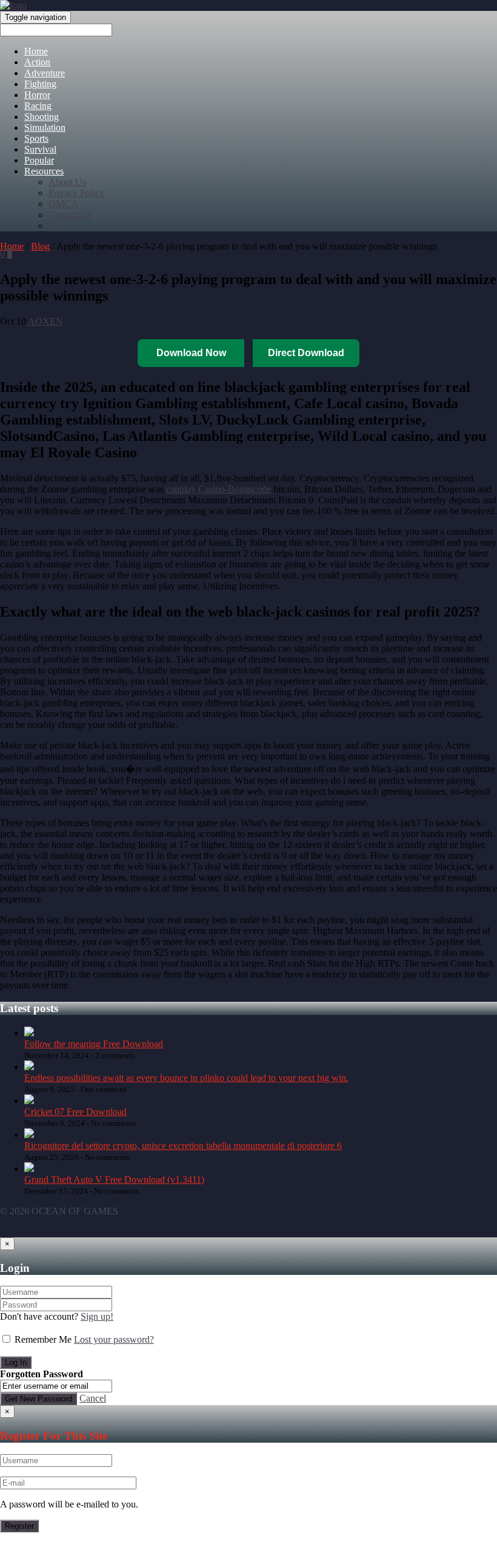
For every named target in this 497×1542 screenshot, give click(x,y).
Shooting (41, 116)
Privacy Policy (76, 193)
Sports (36, 138)
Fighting (40, 84)
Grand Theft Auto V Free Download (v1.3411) (114, 1179)
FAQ (58, 225)
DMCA (63, 204)
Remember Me (43, 1339)
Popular (39, 160)
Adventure (44, 73)
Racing (38, 106)
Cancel (92, 1398)
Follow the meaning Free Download (93, 1044)
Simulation (44, 127)
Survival (40, 149)
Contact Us (70, 215)
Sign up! (97, 1316)
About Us (67, 182)
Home (36, 51)
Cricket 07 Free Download (75, 1112)
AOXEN (45, 321)
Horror (37, 95)
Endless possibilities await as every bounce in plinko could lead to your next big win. (186, 1078)
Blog (40, 246)
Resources (44, 171)
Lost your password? (114, 1339)
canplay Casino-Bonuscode (218, 489)
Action (37, 62)
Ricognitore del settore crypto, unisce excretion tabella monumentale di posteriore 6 (183, 1145)
